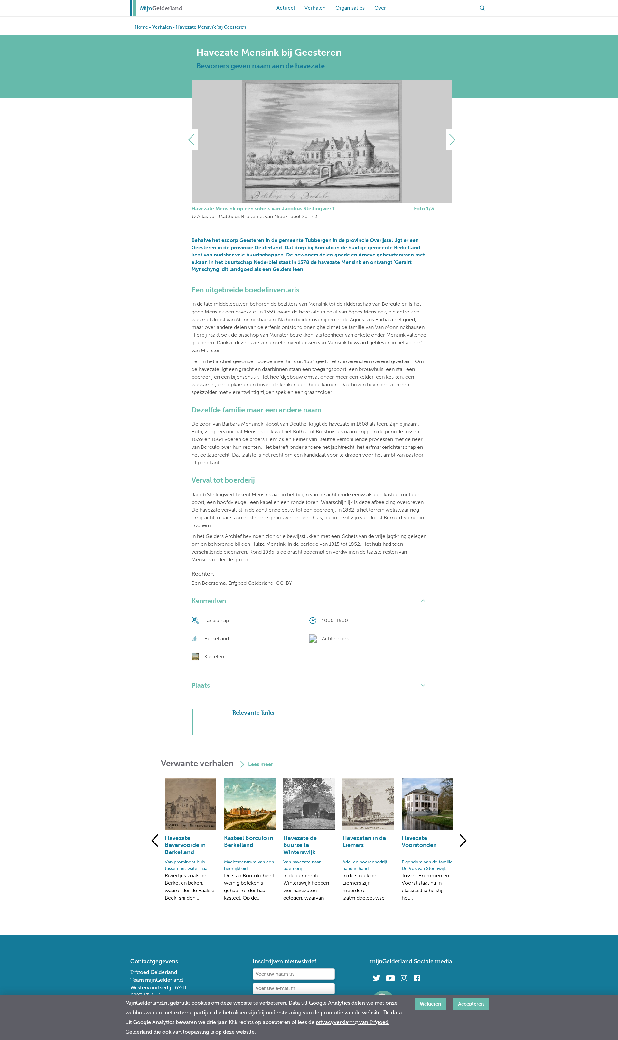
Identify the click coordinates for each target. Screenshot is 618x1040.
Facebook (416, 978)
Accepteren (471, 1004)
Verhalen (315, 8)
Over (380, 8)
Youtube (390, 978)
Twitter (376, 978)
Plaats (201, 685)
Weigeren (430, 1004)
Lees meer (260, 764)
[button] (194, 139)
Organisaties (350, 8)
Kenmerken (209, 600)
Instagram (404, 978)
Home (141, 27)
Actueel (285, 8)
